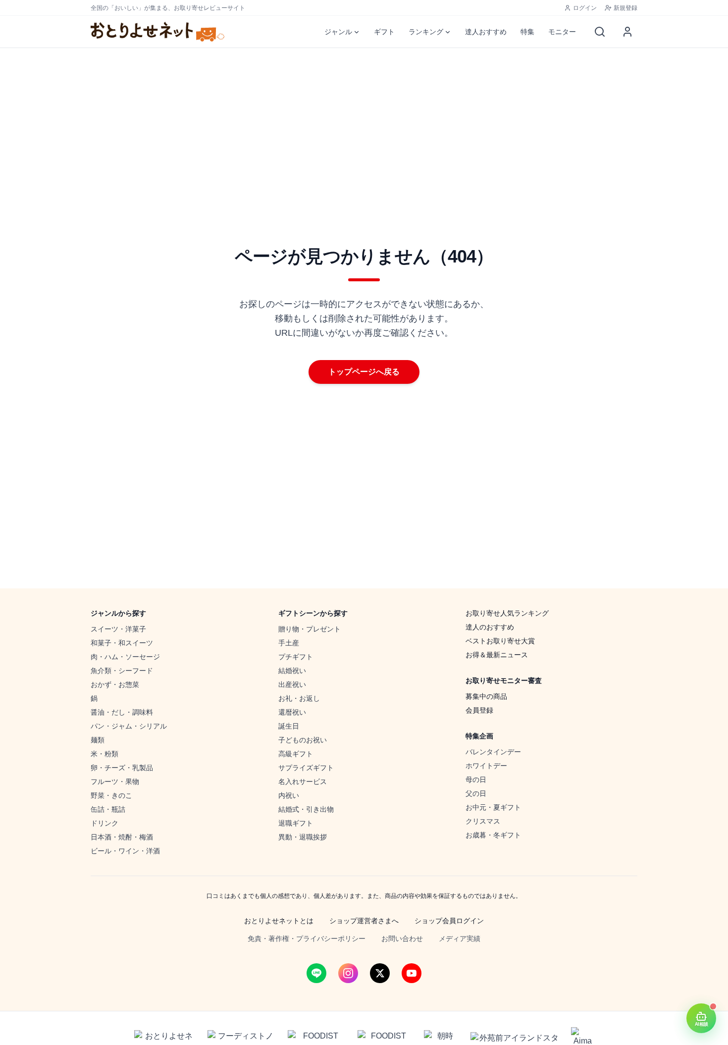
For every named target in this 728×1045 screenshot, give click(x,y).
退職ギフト (295, 823)
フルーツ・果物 (115, 781)
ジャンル (338, 32)
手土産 (288, 643)
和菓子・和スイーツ (122, 643)
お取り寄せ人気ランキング (507, 613)
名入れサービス (302, 781)
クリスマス (483, 821)
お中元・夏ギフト (493, 807)
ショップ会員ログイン (449, 921)
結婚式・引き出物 (306, 809)
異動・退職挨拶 (302, 837)
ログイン (585, 7)
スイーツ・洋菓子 (118, 629)
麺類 (97, 740)
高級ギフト (295, 754)
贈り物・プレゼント (309, 629)
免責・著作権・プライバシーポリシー (306, 938)
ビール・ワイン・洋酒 (125, 851)
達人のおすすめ (490, 627)
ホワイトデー (486, 766)
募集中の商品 (486, 696)
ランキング (426, 32)
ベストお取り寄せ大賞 (500, 641)
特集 (527, 32)
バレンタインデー (493, 752)
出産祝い (292, 684)
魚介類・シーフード (122, 671)
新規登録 (625, 7)
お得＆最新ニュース (497, 655)
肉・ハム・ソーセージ (125, 657)
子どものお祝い (302, 740)
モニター (562, 32)
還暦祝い (292, 712)
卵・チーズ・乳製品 (122, 768)
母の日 (476, 780)
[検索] (600, 32)
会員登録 (479, 710)
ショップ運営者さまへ (364, 921)
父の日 (476, 793)
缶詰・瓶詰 (108, 809)
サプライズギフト (306, 768)
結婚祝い (292, 671)
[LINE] (316, 973)
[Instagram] (348, 973)
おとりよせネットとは (278, 921)
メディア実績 (459, 938)
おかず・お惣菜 (115, 684)
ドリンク (104, 823)
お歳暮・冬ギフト (493, 835)
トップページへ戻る (364, 371)
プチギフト (295, 657)
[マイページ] (627, 32)
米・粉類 (104, 754)
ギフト (384, 32)
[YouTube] (411, 973)
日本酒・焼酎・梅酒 (122, 837)
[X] (380, 973)
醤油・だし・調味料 (122, 712)
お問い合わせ (402, 938)
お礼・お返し (299, 698)
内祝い (288, 795)
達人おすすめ (486, 32)
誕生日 (288, 726)
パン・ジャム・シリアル (129, 726)
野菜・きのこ (111, 795)
